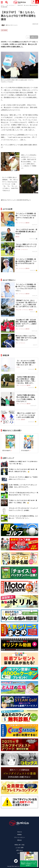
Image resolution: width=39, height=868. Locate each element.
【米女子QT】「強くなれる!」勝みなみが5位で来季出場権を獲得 (18, 16)
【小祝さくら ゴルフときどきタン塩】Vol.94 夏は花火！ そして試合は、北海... (23, 501)
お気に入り (34, 37)
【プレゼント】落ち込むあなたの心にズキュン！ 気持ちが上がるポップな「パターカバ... (23, 494)
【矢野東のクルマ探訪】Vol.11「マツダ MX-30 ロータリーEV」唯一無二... (23, 462)
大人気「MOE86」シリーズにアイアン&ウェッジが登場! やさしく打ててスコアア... (23, 486)
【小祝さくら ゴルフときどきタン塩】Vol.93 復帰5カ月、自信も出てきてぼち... (23, 470)
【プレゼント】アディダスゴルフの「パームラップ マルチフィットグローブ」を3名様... (23, 509)
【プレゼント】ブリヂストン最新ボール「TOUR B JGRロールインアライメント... (23, 478)
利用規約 (19, 834)
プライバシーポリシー (19, 837)
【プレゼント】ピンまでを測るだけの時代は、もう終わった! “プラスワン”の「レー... (23, 517)
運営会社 (19, 840)
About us (19, 832)
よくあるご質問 (19, 847)
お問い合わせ (19, 850)
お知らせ (19, 853)
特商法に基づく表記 (19, 844)
